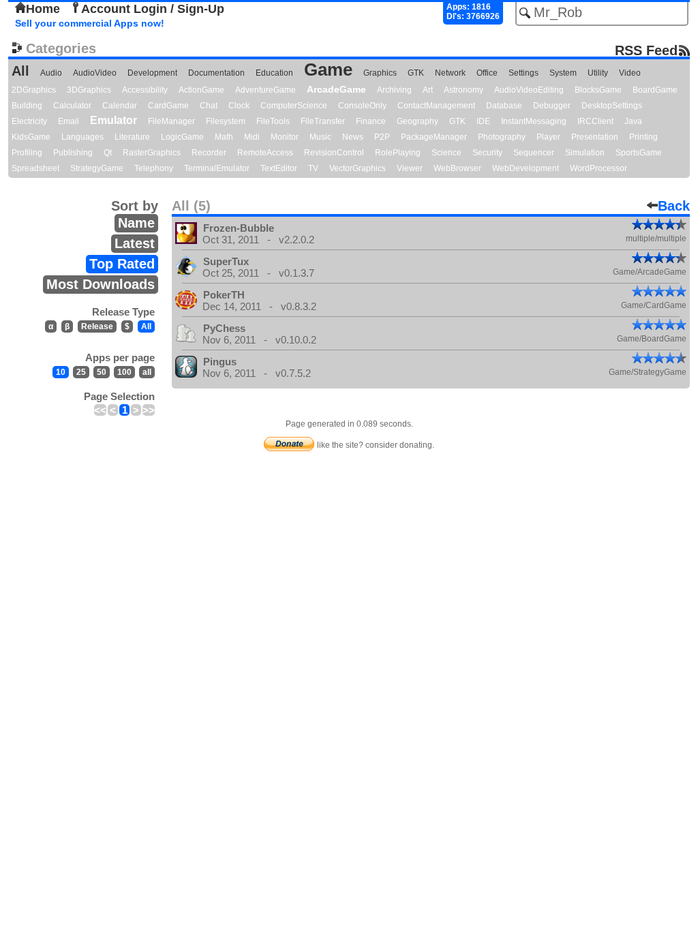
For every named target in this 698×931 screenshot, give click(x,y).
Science (446, 152)
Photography (502, 137)
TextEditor (278, 168)
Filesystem (225, 121)
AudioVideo (95, 73)
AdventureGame (265, 90)
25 (81, 372)
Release (97, 326)
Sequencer (533, 152)
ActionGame (201, 90)
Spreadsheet (35, 168)
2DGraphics (34, 90)
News (352, 137)
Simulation (585, 152)
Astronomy (463, 90)
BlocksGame (598, 90)
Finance (371, 121)
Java (633, 121)
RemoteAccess (265, 152)
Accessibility (145, 90)
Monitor (285, 137)
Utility (598, 73)
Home (43, 9)
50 (101, 372)
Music (320, 137)
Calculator (72, 105)
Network (450, 73)
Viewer (410, 168)
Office (487, 73)
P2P (382, 137)
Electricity (29, 121)
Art (428, 90)
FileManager (171, 121)
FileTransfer (323, 121)
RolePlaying (398, 152)
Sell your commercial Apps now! (89, 23)
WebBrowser (457, 168)
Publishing (73, 152)
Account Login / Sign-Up (152, 9)
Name (136, 222)
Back (674, 205)
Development (152, 73)
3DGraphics (89, 90)
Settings (523, 73)
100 (124, 372)
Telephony (153, 168)
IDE (483, 121)
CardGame (168, 105)
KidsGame (31, 137)
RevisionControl (334, 152)
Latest (135, 243)
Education (274, 73)
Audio (51, 73)
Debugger (552, 105)
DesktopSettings (611, 105)
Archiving (394, 90)
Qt (108, 152)
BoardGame (655, 90)
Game (328, 69)
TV (313, 168)
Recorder (209, 152)
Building (27, 105)
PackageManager (434, 137)
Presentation (594, 137)
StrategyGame (96, 168)
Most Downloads (100, 284)
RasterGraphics (152, 152)
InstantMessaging (533, 121)
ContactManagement (436, 105)
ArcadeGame (336, 89)
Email (68, 121)
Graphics (380, 73)
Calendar (119, 105)
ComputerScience (293, 105)
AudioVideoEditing (529, 90)
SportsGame (639, 152)
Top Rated (122, 263)
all (146, 372)
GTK (416, 73)
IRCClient (595, 121)
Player (548, 137)
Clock (238, 105)
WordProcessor (598, 168)
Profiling (27, 152)
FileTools (273, 121)
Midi (252, 137)
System (563, 73)
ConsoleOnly (362, 105)
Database (504, 105)
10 (60, 372)
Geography (417, 121)
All (20, 70)
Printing (643, 137)
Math (224, 137)
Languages (82, 137)
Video (630, 73)
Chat (208, 105)
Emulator (113, 120)
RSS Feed (646, 50)
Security (487, 152)
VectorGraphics (357, 168)
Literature (132, 137)
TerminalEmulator (216, 168)
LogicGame (182, 137)
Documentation (216, 73)
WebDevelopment (525, 168)
